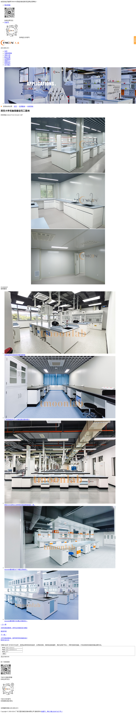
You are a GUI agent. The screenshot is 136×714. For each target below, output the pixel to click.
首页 (5, 51)
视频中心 (7, 61)
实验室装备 (8, 53)
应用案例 (7, 59)
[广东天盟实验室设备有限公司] (10, 45)
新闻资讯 (7, 63)
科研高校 (30, 106)
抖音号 (6, 22)
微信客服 (7, 5)
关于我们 (7, 65)
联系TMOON (5, 640)
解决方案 (7, 57)
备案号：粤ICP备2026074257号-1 (51, 711)
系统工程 (7, 55)
